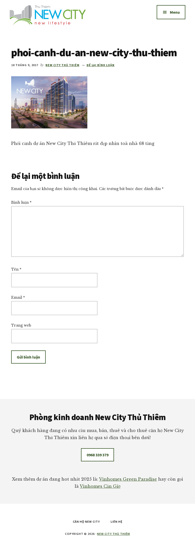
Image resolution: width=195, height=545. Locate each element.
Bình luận (21, 202)
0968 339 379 (97, 454)
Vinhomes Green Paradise (128, 479)
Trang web (21, 325)
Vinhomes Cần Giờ (100, 486)
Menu (175, 12)
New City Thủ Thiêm (113, 534)
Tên (16, 269)
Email (18, 297)
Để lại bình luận (101, 65)
